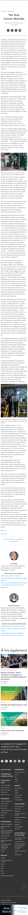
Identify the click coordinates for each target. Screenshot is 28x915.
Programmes (6, 821)
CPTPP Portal (4, 813)
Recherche (5, 799)
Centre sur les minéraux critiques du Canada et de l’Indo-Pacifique (6, 832)
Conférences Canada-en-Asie (7, 775)
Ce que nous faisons (6, 785)
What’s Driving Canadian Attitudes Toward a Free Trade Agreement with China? (14, 584)
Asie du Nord (4, 806)
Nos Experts (18, 797)
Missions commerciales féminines (6, 841)
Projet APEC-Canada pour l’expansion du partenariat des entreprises (20, 846)
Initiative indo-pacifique (6, 824)
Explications (17, 819)
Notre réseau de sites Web (20, 834)
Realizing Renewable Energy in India (14, 705)
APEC (2, 868)
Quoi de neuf (6, 770)
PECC (2, 871)
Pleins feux (17, 829)
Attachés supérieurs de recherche (6, 861)
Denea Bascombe (17, 23)
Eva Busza (8, 23)
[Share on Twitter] (12, 30)
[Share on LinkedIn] (16, 30)
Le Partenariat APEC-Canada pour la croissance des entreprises (6, 847)
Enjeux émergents (5, 835)
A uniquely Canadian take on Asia (21, 908)
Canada (16, 774)
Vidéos (16, 793)
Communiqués (18, 795)
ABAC (2, 866)
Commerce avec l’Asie (6, 810)
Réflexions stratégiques (20, 817)
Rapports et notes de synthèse (8, 670)
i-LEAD (2, 851)
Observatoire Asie (19, 806)
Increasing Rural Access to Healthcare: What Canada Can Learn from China (13, 634)
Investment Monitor (19, 841)
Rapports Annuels (5, 794)
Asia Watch (6, 909)
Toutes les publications (6, 801)
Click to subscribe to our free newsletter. (20, 911)
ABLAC (2, 864)
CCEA (16, 781)
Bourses (3, 815)
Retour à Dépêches (8, 11)
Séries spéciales (18, 826)
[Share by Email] (20, 30)
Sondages (17, 824)
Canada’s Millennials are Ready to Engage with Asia (14, 579)
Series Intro (4, 534)
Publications (20, 804)
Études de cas (18, 822)
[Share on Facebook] (8, 30)
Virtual (16, 779)
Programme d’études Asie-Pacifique (20, 838)
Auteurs (3, 817)
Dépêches (17, 811)
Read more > (5, 587)
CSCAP (2, 873)
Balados (17, 790)
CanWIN (3, 858)
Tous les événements (20, 772)
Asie (16, 777)
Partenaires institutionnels (7, 875)
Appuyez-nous (16, 904)
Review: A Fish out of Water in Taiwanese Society (13, 630)
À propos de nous (5, 782)
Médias (17, 786)
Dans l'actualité (18, 788)
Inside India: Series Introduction (11, 576)
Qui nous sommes (5, 787)
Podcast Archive (19, 800)
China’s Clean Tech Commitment (12, 730)
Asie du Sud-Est (5, 803)
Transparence (4, 792)
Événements (19, 770)
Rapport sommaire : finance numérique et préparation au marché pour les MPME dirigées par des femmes (14, 676)
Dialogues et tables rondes (5, 827)
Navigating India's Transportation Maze (13, 626)
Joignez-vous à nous (6, 790)
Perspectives (18, 809)
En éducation (4, 838)
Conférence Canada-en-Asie (21, 851)
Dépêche (3, 702)
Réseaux (4, 855)
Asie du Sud (4, 808)
